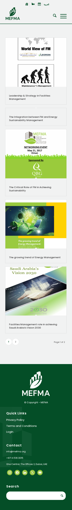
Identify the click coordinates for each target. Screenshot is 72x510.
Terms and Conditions (21, 426)
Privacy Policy (15, 420)
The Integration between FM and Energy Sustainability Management (33, 118)
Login (9, 432)
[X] (17, 472)
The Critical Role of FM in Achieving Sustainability (30, 189)
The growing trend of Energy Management (35, 257)
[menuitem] (27, 4)
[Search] (52, 16)
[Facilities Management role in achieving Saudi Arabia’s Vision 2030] (35, 291)
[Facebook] (9, 472)
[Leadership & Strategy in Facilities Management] (35, 62)
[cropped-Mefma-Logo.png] (29, 13)
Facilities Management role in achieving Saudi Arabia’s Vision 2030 (33, 326)
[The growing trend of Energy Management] (35, 224)
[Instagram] (25, 472)
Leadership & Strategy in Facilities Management (29, 97)
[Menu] (61, 16)
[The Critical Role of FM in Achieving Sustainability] (35, 153)
